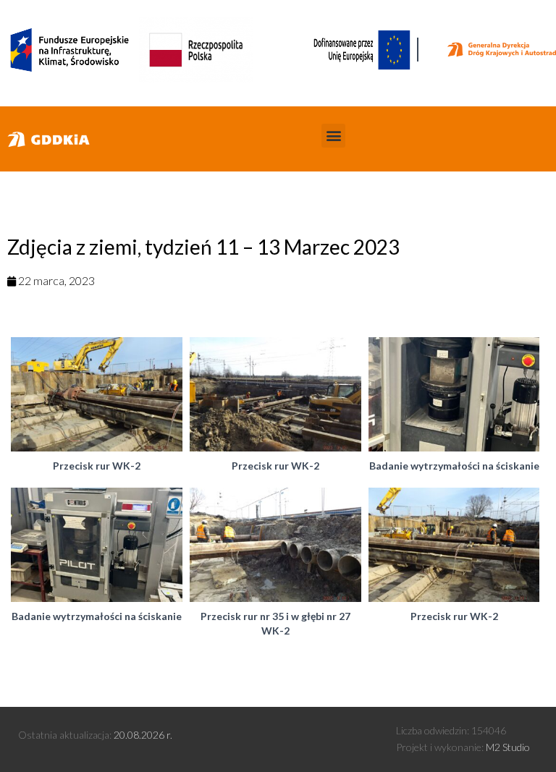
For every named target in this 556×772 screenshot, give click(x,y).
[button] (333, 136)
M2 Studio (508, 747)
